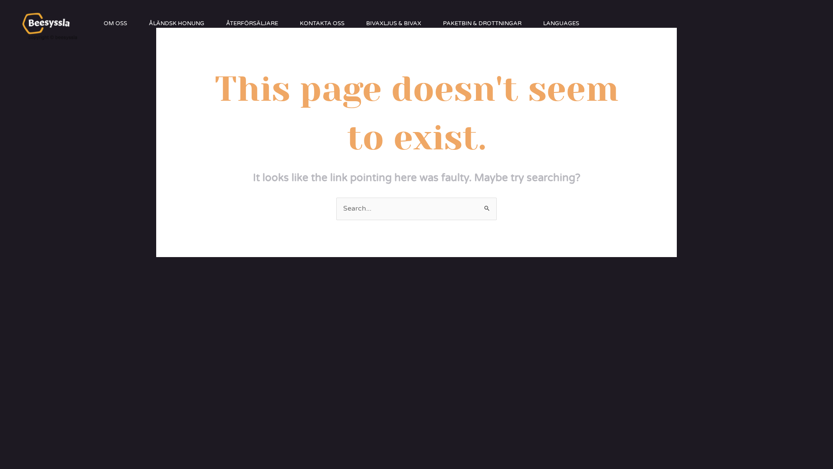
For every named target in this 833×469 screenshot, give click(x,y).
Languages (561, 23)
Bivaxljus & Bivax (393, 23)
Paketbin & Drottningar (482, 23)
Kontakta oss (322, 23)
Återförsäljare (252, 23)
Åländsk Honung (176, 23)
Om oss (115, 23)
